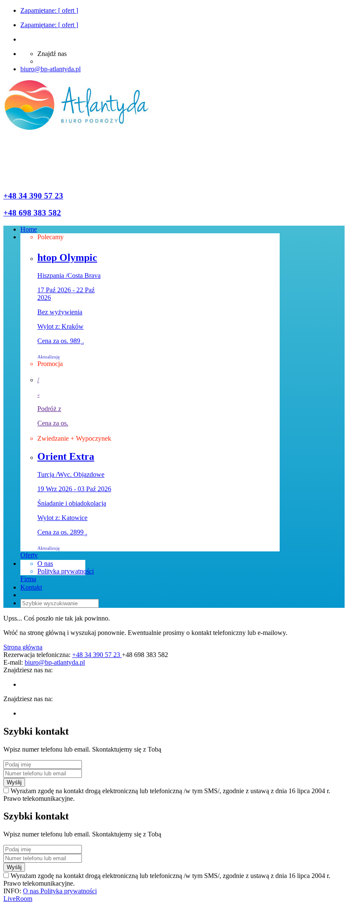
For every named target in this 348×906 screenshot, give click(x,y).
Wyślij (14, 782)
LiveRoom (17, 898)
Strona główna (22, 647)
